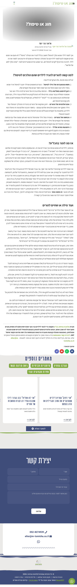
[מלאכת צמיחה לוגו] (14, 3)
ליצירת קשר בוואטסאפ (61, 335)
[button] (73, 3)
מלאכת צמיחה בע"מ (61, 327)
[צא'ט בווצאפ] (72, 581)
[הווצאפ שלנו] (38, 542)
